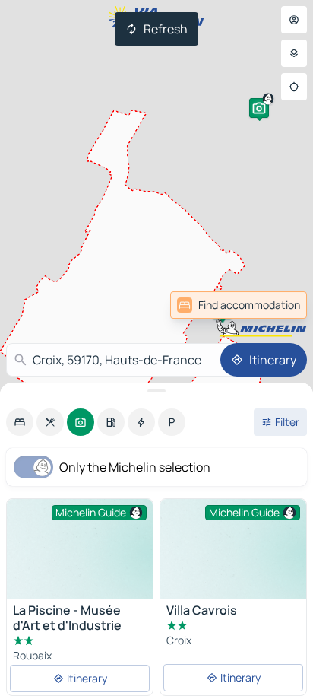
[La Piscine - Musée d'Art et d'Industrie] (80, 554)
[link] (273, 305)
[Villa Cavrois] (233, 554)
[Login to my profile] (294, 19)
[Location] (294, 86)
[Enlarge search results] (156, 391)
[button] (259, 108)
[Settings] (294, 53)
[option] (19, 422)
